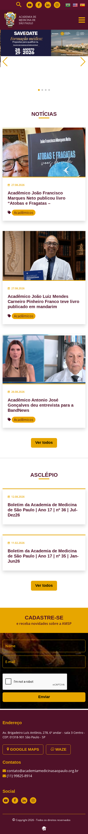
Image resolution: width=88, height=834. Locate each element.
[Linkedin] (48, 5)
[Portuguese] (68, 4)
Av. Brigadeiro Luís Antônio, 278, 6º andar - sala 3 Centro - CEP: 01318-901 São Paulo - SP (44, 735)
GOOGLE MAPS (24, 749)
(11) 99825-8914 (19, 776)
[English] (75, 4)
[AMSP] (22, 19)
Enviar (44, 697)
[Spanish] (82, 4)
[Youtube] (29, 5)
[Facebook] (38, 5)
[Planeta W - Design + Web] (44, 828)
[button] (39, 90)
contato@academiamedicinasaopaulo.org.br (43, 770)
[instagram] (57, 5)
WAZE (60, 749)
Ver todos (44, 442)
